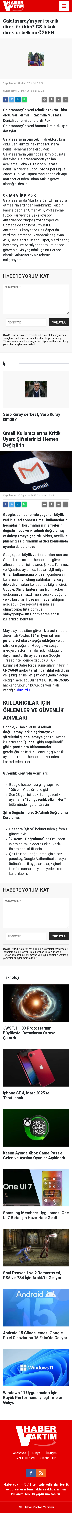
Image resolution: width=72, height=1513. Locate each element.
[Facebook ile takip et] (31, 1473)
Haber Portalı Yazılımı (39, 1507)
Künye (36, 1453)
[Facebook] (5, 99)
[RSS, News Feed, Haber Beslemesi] (41, 1473)
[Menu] (64, 6)
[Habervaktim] (13, 6)
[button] (51, 99)
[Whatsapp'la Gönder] (24, 99)
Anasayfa (19, 1453)
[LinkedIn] (18, 99)
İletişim (51, 1453)
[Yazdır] (44, 99)
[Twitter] (11, 99)
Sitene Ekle (48, 1458)
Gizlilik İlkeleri (25, 1458)
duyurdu (23, 690)
